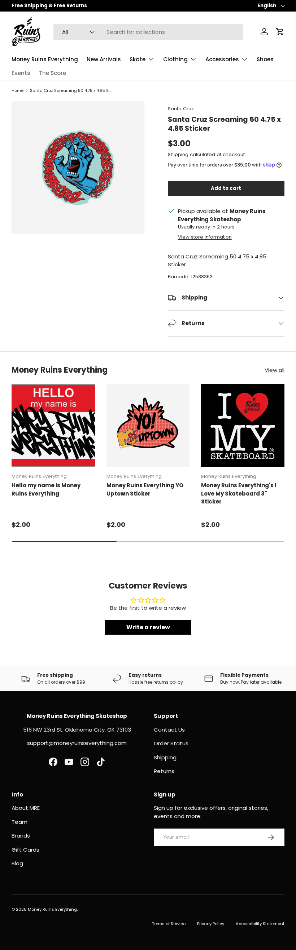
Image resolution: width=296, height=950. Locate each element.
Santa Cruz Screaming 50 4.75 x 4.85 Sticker (70, 90)
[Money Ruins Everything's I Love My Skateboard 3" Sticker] (242, 425)
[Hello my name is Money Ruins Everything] (53, 425)
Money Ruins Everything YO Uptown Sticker (144, 489)
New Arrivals (104, 59)
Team (19, 822)
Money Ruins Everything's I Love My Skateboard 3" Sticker (239, 493)
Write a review (148, 627)
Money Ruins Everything (45, 59)
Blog (17, 863)
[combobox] (148, 32)
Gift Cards (25, 849)
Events (21, 73)
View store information (205, 237)
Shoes (265, 59)
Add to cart (226, 188)
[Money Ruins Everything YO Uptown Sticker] (148, 425)
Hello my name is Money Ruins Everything (46, 489)
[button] (280, 32)
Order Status (171, 743)
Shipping (178, 154)
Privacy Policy (210, 924)
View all (274, 370)
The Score (52, 73)
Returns (164, 771)
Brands (21, 835)
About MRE (26, 808)
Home (17, 90)
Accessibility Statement (260, 924)
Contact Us (169, 729)
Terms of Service (169, 924)
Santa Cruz (181, 108)
